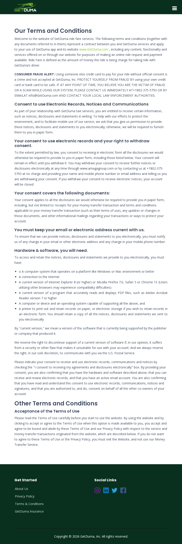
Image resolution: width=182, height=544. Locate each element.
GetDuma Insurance (29, 511)
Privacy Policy (24, 496)
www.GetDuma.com (93, 49)
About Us (21, 488)
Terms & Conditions (29, 503)
